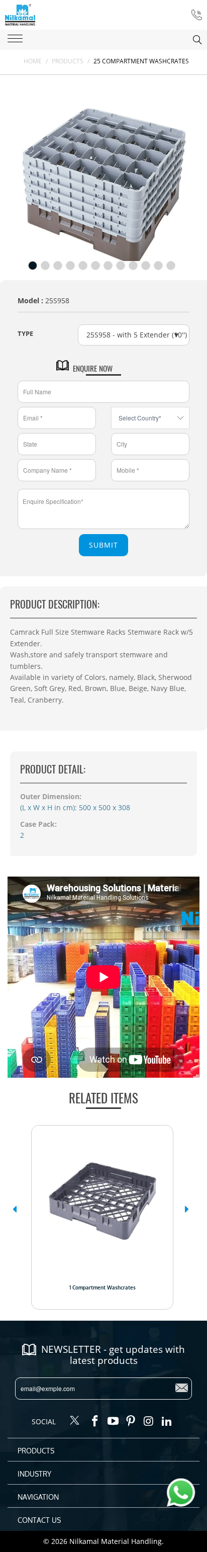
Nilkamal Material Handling (115, 1541)
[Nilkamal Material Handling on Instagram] (149, 1421)
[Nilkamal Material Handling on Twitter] (74, 1421)
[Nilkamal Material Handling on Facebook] (95, 1421)
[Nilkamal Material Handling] (20, 15)
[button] (14, 1209)
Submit (103, 545)
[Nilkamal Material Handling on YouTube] (113, 1421)
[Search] (187, 39)
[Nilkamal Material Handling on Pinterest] (131, 1421)
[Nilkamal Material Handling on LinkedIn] (166, 1421)
